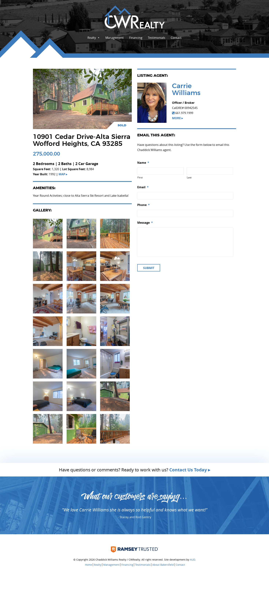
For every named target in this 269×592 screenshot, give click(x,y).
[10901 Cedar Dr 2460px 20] (81, 428)
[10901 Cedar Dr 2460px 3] (115, 363)
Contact (176, 38)
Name (143, 163)
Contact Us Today (188, 470)
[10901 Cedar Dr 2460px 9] (48, 331)
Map (62, 174)
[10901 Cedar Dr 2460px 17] (81, 233)
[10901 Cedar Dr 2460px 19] (115, 233)
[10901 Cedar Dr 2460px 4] (48, 396)
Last (189, 177)
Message (145, 223)
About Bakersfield (163, 564)
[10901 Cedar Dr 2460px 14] (115, 396)
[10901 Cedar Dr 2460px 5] (81, 396)
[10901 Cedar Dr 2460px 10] (115, 298)
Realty (91, 38)
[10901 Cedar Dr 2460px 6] (81, 331)
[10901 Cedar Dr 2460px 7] (115, 331)
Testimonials (156, 38)
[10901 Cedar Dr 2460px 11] (115, 266)
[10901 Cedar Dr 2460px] (48, 363)
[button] (48, 233)
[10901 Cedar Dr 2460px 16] (48, 233)
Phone (143, 205)
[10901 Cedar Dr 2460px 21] (115, 428)
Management (114, 38)
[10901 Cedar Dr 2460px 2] (81, 363)
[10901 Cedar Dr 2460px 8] (81, 298)
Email (143, 187)
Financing (135, 38)
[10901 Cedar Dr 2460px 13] (48, 298)
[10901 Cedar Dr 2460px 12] (81, 266)
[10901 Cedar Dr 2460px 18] (48, 266)
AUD (192, 559)
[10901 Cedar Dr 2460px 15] (48, 428)
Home (88, 564)
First (140, 177)
